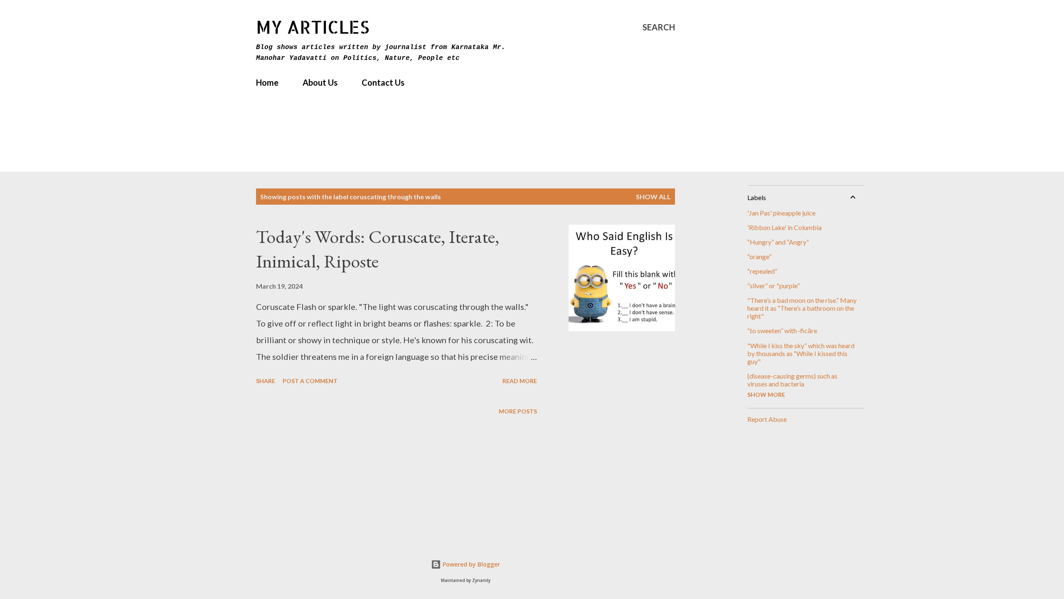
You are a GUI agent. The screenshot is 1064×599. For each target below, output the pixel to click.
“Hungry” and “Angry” (778, 242)
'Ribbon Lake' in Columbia (784, 227)
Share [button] (265, 380)
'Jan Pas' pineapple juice (781, 213)
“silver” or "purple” (773, 286)
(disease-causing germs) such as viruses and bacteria (792, 380)
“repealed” (762, 271)
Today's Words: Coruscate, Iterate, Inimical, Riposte (377, 249)
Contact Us (383, 82)
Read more (519, 380)
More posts (518, 411)
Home (267, 82)
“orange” (759, 256)
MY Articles (312, 27)
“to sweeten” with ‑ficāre (782, 330)
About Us (320, 82)
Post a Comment (310, 380)
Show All (653, 196)
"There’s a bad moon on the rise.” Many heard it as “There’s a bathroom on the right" (802, 308)
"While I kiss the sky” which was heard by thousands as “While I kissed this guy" (801, 353)
